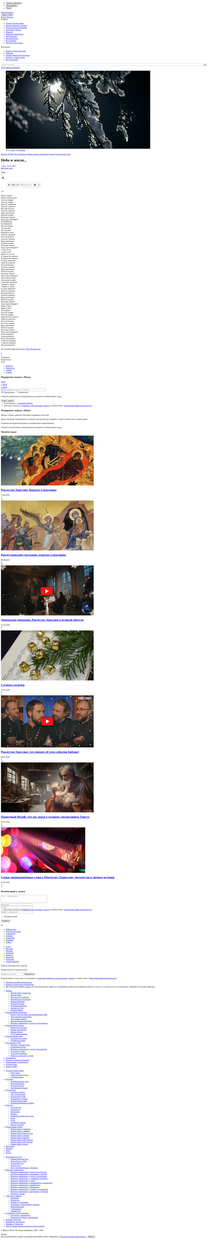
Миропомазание (17, 1207)
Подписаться (29, 974)
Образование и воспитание (17, 1062)
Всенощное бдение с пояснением (24, 1218)
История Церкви (17, 1084)
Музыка (14, 1114)
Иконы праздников (18, 1030)
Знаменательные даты (20, 1081)
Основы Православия (15, 23)
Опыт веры (15, 1073)
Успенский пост (17, 1163)
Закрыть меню (7, 15)
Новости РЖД (11, 1067)
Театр (13, 1120)
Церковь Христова (13, 1220)
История (9, 1079)
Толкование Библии (19, 1006)
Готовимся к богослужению (17, 1213)
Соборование (16, 1209)
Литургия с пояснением (20, 1215)
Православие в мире (14, 1127)
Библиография (17, 1010)
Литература (15, 1110)
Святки (9, 370)
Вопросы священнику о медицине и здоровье (29, 1192)
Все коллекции (12, 60)
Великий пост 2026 (18, 1161)
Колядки (9, 366)
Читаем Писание (17, 1004)
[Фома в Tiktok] (9, 936)
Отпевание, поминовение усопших (25, 1205)
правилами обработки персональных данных (56, 978)
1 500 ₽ (4, 385)
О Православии (17, 1077)
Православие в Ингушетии (22, 1140)
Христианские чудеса (19, 1075)
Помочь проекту (8, 401)
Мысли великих (17, 1125)
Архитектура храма (19, 1038)
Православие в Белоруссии (22, 1133)
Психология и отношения (16, 28)
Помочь (10, 12)
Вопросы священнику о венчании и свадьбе (29, 1174)
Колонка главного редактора (17, 1060)
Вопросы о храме (18, 1194)
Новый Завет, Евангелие (21, 993)
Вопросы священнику (15, 34)
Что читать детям (18, 1051)
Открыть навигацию (14, 3)
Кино (13, 1118)
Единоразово (9, 392)
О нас (8, 946)
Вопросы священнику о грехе (23, 1181)
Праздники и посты (14, 1157)
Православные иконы (15, 1025)
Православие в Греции (20, 1136)
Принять (91, 1237)
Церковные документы (15, 1222)
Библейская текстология (21, 999)
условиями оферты (25, 403)
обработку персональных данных (35, 406)
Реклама (9, 951)
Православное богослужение (18, 55)
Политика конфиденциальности (19, 982)
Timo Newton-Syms (33, 349)
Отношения (10, 1058)
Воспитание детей (13, 1043)
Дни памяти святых (19, 1019)
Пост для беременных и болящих (24, 1168)
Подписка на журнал (14, 43)
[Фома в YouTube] (10, 938)
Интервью (10, 1146)
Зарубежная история (19, 1088)
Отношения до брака (19, 1099)
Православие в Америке (21, 1129)
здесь (59, 396)
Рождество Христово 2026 (60, 154)
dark (6, 168)
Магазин (9, 949)
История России (17, 1086)
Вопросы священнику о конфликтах (25, 1185)
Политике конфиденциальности (73, 1237)
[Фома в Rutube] (9, 940)
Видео (8, 1153)
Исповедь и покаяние (19, 1202)
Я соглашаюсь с (18, 403)
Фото (8, 1151)
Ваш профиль (12, 6)
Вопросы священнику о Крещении (25, 1187)
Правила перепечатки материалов (20, 985)
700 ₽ (3, 382)
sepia (11, 168)
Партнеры (10, 959)
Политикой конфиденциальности (78, 406)
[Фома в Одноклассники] (13, 932)
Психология (11, 1090)
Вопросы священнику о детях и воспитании (29, 1049)
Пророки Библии (18, 1002)
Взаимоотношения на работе (22, 1103)
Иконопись (15, 1112)
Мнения (9, 1149)
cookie (27, 987)
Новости (9, 32)
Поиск (9, 8)
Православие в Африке (20, 1131)
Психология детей (18, 1047)
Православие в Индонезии (21, 1142)
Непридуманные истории (16, 26)
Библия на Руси (17, 1008)
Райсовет (9, 53)
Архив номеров (12, 962)
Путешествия (11, 1064)
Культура (9, 1105)
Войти (17, 68)
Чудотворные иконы (19, 1034)
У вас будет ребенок (19, 1054)
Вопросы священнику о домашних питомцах (29, 1179)
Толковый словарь (18, 1123)
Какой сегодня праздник (16, 51)
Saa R (13, 150)
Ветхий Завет (16, 995)
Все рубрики (11, 41)
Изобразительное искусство (22, 1116)
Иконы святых (17, 1032)
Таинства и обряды (14, 1196)
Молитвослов (11, 36)
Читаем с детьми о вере (15, 58)
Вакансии (10, 957)
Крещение (15, 1198)
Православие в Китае (19, 1144)
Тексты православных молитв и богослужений (25, 1226)
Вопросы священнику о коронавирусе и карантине (31, 1183)
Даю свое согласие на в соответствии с (48, 406)
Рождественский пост (20, 1159)
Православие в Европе (20, 1138)
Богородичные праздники (21, 1021)
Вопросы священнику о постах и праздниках (29, 1023)
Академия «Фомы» (13, 30)
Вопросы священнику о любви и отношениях (29, 1189)
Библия (9, 991)
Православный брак (19, 1101)
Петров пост (16, 1166)
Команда (9, 955)
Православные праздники (38, 154)
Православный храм (14, 1036)
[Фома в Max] (8, 942)
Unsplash (21, 150)
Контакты (10, 953)
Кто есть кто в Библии (20, 997)
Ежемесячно (23, 392)
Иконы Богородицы (19, 1028)
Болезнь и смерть (18, 1092)
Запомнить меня (10, 916)
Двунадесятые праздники (21, 1017)
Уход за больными (18, 1094)
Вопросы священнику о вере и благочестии (28, 1172)
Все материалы (12, 39)
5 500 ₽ (4, 387)
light (2, 168)
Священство (16, 1211)
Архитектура (16, 1107)
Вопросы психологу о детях (22, 1056)
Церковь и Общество (14, 1224)
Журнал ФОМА (7, 154)
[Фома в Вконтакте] (11, 929)
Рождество (10, 368)
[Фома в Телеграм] (10, 934)
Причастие (15, 1200)
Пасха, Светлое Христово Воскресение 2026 (29, 1015)
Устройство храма (18, 1041)
